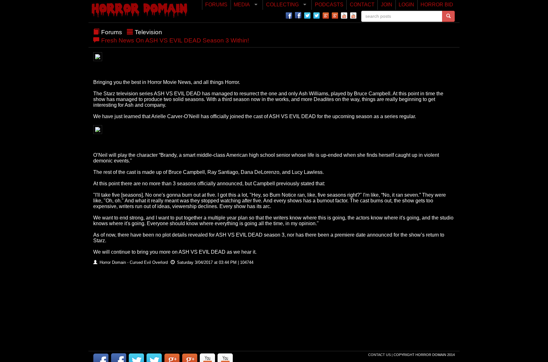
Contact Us (380, 355)
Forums (111, 32)
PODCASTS (329, 4)
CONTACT (362, 4)
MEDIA (242, 4)
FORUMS (216, 4)
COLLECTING (282, 4)
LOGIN (406, 4)
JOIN (386, 4)
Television (148, 32)
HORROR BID (437, 4)
